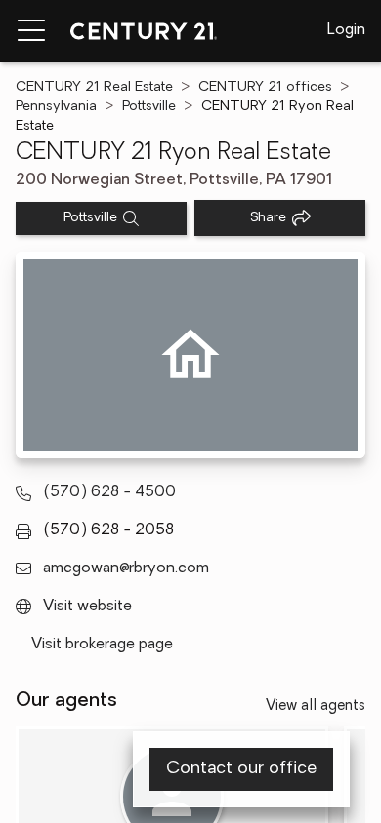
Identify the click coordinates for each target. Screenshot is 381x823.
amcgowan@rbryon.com (126, 568)
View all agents (315, 706)
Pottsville (149, 106)
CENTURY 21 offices (265, 87)
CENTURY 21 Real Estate (94, 87)
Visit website (87, 606)
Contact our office (241, 769)
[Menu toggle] (31, 31)
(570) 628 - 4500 (109, 492)
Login (346, 30)
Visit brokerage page (102, 644)
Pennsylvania (56, 106)
